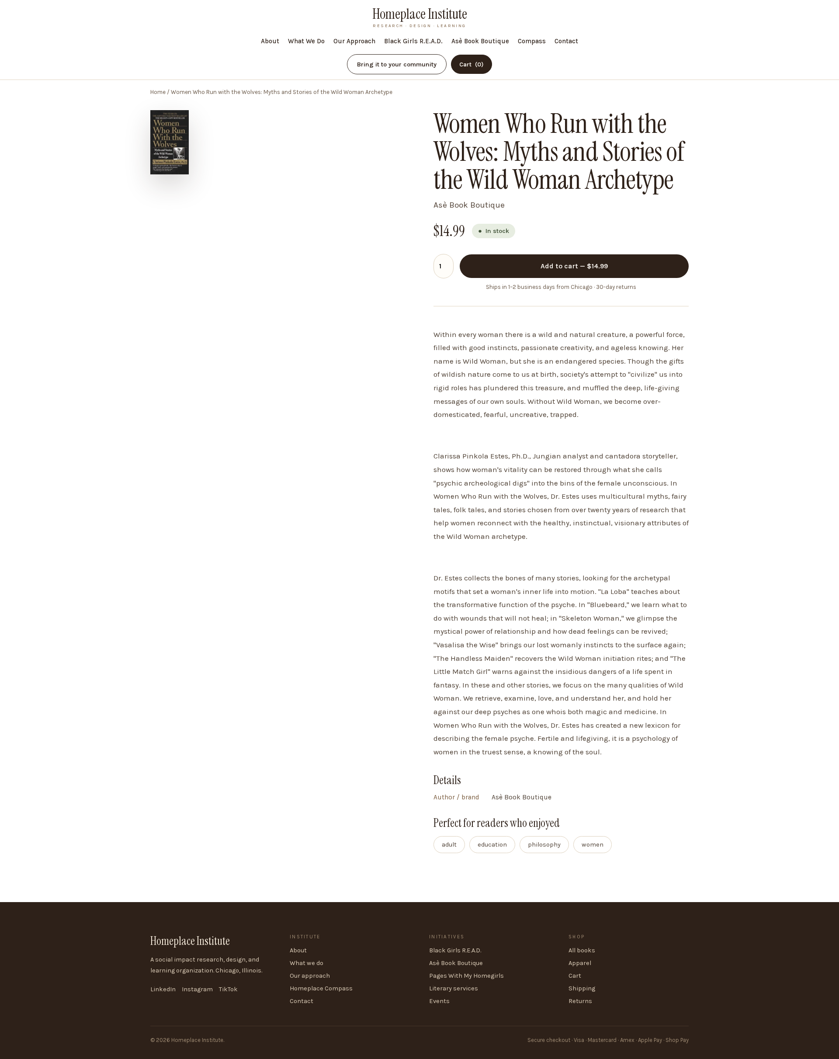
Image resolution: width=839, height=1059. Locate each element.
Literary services (453, 988)
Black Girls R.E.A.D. (413, 41)
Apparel (580, 963)
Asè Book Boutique (480, 41)
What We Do (306, 41)
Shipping (582, 988)
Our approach (310, 975)
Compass (532, 41)
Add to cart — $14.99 (574, 266)
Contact (566, 41)
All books (582, 950)
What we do (306, 963)
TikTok (228, 989)
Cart (471, 64)
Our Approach (354, 41)
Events (439, 1001)
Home (158, 92)
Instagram (197, 989)
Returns (580, 1001)
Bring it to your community (397, 64)
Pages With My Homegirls (466, 975)
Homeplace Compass (321, 988)
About (270, 41)
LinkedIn (163, 989)
